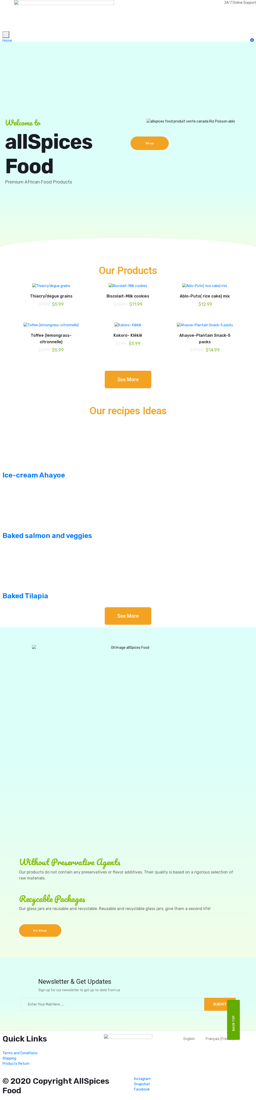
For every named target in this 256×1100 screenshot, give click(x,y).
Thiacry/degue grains (51, 296)
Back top (234, 1023)
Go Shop (40, 930)
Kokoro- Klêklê (128, 335)
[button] (128, 379)
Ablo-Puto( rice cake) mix (205, 296)
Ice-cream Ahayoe (33, 475)
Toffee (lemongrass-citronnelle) (51, 338)
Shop (150, 143)
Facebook (141, 1089)
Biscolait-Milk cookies (127, 296)
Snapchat (141, 1084)
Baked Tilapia (25, 596)
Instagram (142, 1079)
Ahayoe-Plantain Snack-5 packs (204, 338)
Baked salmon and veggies (47, 536)
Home (7, 40)
